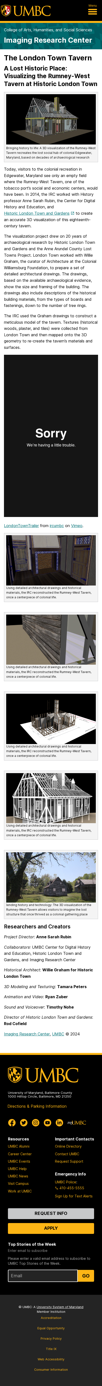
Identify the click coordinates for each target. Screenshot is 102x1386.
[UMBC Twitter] (23, 1122)
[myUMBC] (77, 1122)
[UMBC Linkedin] (59, 1122)
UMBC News (18, 1176)
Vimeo (76, 525)
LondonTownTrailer (21, 525)
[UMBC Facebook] (11, 1122)
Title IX (51, 1349)
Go (86, 1276)
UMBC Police (65, 1182)
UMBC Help (17, 1169)
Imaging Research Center (48, 40)
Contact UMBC (67, 1154)
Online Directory (68, 1146)
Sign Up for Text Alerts (74, 1196)
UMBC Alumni (18, 1146)
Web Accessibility (51, 1359)
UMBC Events (19, 1161)
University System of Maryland (60, 1307)
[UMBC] (26, 10)
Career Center (20, 1154)
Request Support (69, 1161)
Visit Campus (18, 1183)
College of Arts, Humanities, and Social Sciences (48, 29)
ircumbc (57, 525)
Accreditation (51, 1318)
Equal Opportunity (51, 1328)
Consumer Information (51, 1369)
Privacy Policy (51, 1338)
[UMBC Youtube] (47, 1122)
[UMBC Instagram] (35, 1122)
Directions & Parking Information (37, 1106)
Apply (51, 1228)
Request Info (51, 1213)
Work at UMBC (20, 1191)
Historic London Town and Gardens (37, 213)
